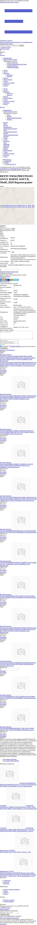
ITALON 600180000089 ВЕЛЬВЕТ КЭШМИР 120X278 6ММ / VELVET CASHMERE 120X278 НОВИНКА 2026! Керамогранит (18, 564)
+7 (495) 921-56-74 (5, 47)
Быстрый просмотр (5, 354)
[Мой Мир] (6, 280)
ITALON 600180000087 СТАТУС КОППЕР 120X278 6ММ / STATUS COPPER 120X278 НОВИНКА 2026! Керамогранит (18, 697)
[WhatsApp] (13, 280)
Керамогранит (18, 168)
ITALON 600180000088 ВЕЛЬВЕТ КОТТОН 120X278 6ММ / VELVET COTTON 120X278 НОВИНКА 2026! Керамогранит (18, 531)
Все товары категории (10, 759)
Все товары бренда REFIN (11, 761)
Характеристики (5, 281)
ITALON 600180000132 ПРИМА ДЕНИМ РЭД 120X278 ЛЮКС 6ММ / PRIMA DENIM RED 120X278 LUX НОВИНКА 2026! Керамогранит (16, 465)
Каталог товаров (9, 168)
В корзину (3, 272)
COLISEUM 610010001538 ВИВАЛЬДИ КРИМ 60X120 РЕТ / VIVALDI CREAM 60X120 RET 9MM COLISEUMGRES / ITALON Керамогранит (18, 664)
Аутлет (5, 72)
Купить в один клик (12, 272)
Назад (8, 115)
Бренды (5, 78)
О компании (7, 880)
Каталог (2, 107)
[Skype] (15, 280)
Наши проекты (7, 79)
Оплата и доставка (8, 82)
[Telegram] (18, 280)
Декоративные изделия (10, 132)
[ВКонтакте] (1, 280)
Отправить (4, 348)
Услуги (5, 86)
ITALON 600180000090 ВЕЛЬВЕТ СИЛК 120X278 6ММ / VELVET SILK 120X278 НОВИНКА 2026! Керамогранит (17, 729)
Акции (5, 70)
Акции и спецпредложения (11, 889)
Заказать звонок (4, 49)
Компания (6, 73)
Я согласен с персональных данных (18, 346)
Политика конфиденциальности (9, 918)
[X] (8, 280)
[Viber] (11, 280)
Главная (2, 168)
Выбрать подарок (5, 276)
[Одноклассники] (3, 280)
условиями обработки (15, 346)
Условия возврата (8, 901)
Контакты (6, 84)
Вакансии (10, 75)
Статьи (5, 81)
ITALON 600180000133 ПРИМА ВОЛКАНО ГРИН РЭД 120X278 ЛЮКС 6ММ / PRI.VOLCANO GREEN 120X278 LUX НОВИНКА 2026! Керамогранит (17, 432)
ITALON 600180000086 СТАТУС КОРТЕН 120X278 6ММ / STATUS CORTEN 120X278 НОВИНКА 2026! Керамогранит (18, 596)
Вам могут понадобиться (7, 350)
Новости (9, 76)
